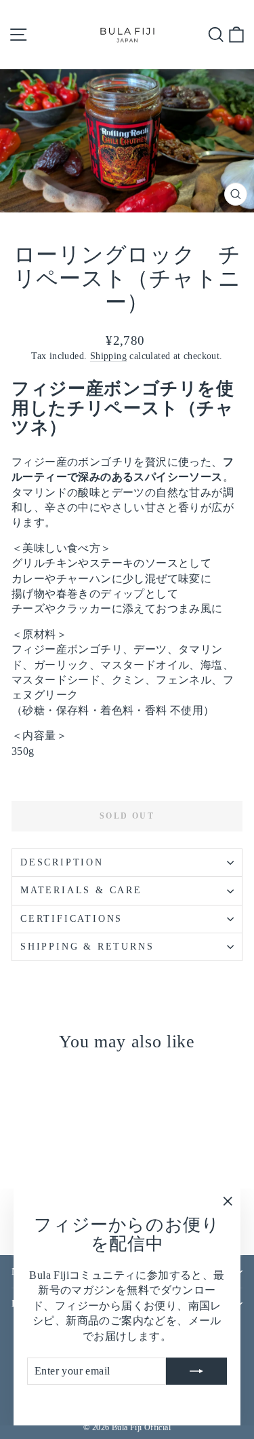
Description (62, 862)
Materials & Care (81, 890)
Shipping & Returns (87, 946)
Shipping (108, 356)
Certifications (71, 919)
